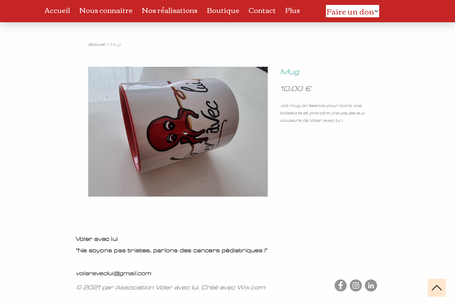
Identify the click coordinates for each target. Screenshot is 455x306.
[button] (106, 9)
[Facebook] (341, 285)
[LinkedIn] (371, 285)
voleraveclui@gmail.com (113, 273)
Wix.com (251, 287)
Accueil (96, 44)
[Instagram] (356, 285)
